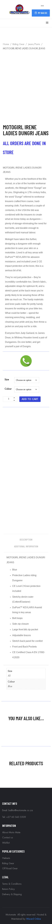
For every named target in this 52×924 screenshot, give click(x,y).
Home (6, 44)
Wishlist (6, 843)
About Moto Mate (11, 832)
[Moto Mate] (19, 9)
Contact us (7, 837)
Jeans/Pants (34, 44)
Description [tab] (26, 539)
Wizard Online (33, 919)
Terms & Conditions (12, 884)
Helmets (6, 858)
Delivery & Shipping (12, 894)
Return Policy (8, 889)
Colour (8, 389)
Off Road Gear (10, 868)
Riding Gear (18, 44)
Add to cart (30, 399)
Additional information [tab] (26, 546)
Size (7, 379)
